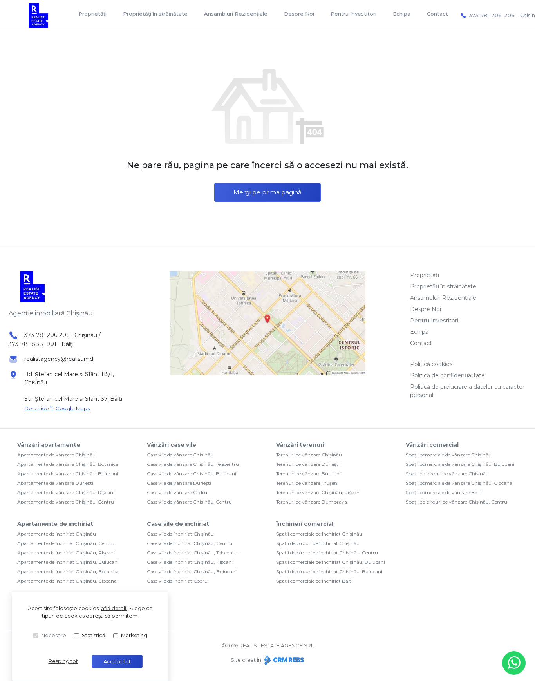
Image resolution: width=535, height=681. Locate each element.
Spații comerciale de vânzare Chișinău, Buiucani (460, 464)
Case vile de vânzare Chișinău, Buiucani (191, 473)
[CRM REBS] (283, 660)
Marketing (134, 635)
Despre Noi (299, 14)
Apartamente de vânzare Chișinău (56, 455)
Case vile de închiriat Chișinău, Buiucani (192, 571)
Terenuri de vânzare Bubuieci (309, 473)
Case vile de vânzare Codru (177, 492)
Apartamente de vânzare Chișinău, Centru (65, 502)
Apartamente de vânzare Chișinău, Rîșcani (65, 492)
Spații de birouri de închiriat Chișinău (318, 543)
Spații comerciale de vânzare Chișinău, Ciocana (459, 483)
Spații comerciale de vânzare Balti (444, 492)
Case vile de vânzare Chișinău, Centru (189, 502)
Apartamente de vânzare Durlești (55, 483)
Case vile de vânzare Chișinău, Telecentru (193, 464)
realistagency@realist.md (58, 358)
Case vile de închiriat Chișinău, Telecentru (193, 553)
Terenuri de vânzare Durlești (308, 464)
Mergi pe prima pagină (267, 192)
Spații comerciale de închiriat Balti (314, 581)
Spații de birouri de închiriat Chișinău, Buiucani (329, 571)
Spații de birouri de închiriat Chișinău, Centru (327, 553)
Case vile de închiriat (178, 523)
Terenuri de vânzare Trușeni (307, 483)
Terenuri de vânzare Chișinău (309, 455)
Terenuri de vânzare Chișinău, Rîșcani (318, 492)
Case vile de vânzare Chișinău (180, 455)
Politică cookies (431, 364)
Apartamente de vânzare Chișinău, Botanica (67, 464)
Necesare (53, 635)
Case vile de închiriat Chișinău (180, 534)
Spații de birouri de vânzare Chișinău (447, 473)
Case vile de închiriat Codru (177, 581)
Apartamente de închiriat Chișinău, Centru (65, 543)
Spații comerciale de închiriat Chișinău (319, 534)
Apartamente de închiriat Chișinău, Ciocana (67, 581)
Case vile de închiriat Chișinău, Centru (189, 543)
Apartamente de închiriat (55, 523)
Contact (437, 14)
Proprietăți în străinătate (155, 14)
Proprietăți (92, 14)
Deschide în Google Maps (57, 408)
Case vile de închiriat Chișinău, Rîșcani (190, 562)
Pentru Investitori (353, 14)
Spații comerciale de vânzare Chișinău (449, 455)
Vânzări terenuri (300, 444)
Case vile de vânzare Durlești (179, 483)
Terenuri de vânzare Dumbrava (311, 502)
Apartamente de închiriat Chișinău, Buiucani (68, 562)
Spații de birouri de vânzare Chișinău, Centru (456, 502)
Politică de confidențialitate (447, 375)
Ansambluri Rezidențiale (236, 14)
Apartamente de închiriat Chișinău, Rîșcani (66, 553)
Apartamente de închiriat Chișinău (56, 534)
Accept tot (117, 661)
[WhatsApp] (514, 663)
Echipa (401, 14)
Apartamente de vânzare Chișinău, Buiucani (67, 473)
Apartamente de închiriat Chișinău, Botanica (68, 571)
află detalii (114, 608)
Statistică (93, 635)
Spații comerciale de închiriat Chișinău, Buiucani (330, 562)
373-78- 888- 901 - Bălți (41, 344)
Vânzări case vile (171, 444)
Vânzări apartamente (48, 444)
